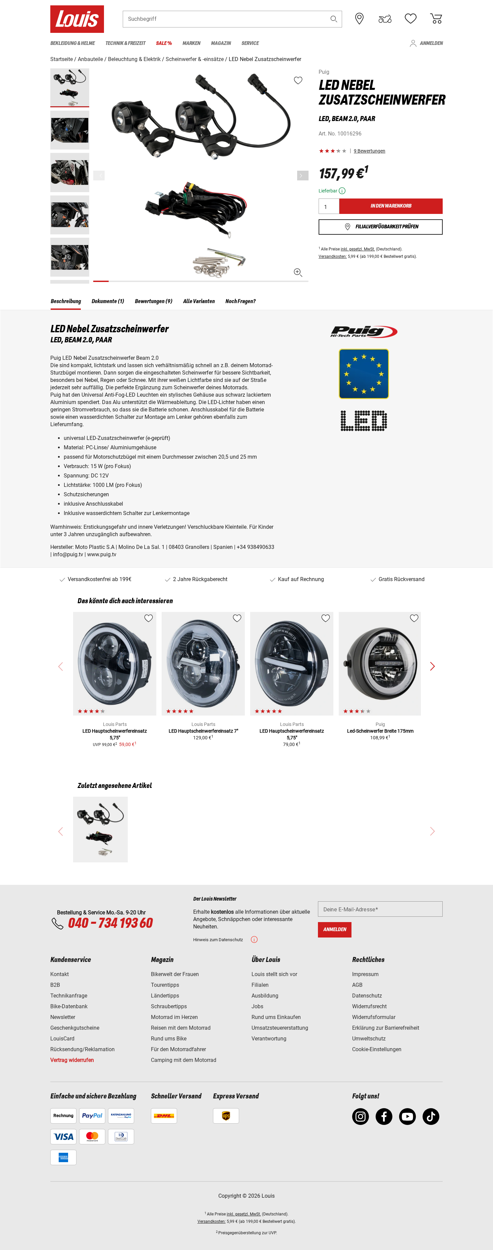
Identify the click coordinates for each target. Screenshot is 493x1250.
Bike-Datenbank (69, 1006)
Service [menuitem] (250, 43)
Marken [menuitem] (191, 43)
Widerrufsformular (373, 1017)
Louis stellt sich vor (274, 974)
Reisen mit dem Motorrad (181, 1028)
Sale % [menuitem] (164, 43)
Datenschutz (367, 995)
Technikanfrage (68, 995)
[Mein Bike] (385, 19)
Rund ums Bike (168, 1038)
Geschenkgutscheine (74, 1028)
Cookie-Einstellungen (376, 1049)
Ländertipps (165, 995)
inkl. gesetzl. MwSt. (358, 249)
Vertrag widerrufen (72, 1060)
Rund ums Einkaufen (276, 1017)
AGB (357, 985)
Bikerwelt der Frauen (175, 974)
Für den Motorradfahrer (178, 1049)
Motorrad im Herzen (174, 1017)
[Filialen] (359, 19)
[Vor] (303, 175)
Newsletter (62, 1017)
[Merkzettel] (410, 19)
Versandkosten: (333, 256)
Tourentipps (165, 985)
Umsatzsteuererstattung (280, 1028)
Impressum (365, 974)
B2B (55, 985)
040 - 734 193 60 (110, 923)
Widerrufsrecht (369, 1006)
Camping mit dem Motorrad (183, 1060)
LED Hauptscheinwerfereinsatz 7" (203, 731)
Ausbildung (265, 995)
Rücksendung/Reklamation (82, 1049)
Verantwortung (269, 1038)
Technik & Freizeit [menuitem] (125, 43)
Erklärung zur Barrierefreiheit (385, 1028)
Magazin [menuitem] (221, 43)
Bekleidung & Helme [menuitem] (72, 43)
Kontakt (59, 974)
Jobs (257, 1006)
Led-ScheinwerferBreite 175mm (380, 731)
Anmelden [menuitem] (431, 43)
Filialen (260, 985)
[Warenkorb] (436, 19)
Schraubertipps (169, 1006)
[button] (334, 19)
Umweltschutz (369, 1038)
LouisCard (62, 1038)
